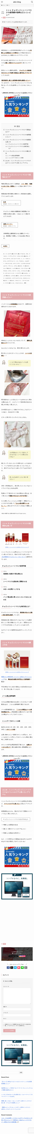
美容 (4, 17)
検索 (21, 1072)
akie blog (17, 2)
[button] (8, 967)
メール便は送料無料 (14, 155)
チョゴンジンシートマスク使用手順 (18, 144)
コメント (6, 986)
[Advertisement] (17, 921)
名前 (5, 1006)
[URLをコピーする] (25, 967)
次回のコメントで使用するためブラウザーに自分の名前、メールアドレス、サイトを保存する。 (18, 1025)
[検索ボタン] (32, 2)
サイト (4, 1018)
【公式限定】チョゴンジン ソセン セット (13, 557)
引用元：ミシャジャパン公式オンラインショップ (17, 547)
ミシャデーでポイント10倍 (15, 157)
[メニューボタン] (2, 2)
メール (5, 1012)
